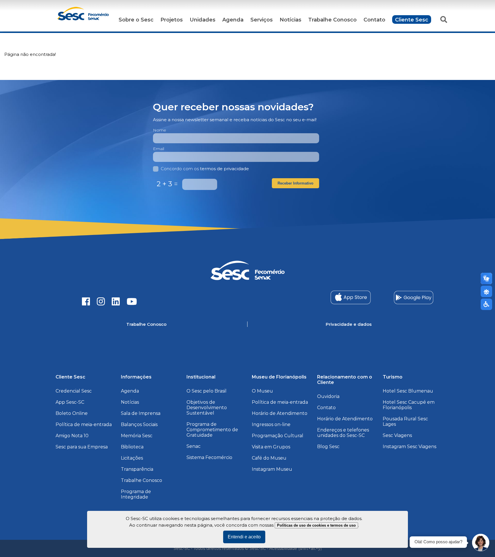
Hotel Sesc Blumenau (408, 391)
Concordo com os (205, 168)
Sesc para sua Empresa (82, 447)
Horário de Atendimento (279, 413)
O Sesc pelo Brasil (206, 391)
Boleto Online (72, 413)
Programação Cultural (277, 435)
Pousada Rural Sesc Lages (405, 421)
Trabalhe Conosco (332, 20)
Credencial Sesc (74, 391)
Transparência (137, 469)
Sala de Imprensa (140, 413)
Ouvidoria (328, 396)
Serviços (261, 20)
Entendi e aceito (244, 536)
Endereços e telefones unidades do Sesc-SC (343, 432)
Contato (374, 20)
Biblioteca (132, 447)
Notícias (290, 20)
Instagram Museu (272, 469)
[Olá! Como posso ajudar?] (480, 542)
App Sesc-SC (70, 402)
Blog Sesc (328, 446)
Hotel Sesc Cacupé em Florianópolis (409, 404)
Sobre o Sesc (136, 20)
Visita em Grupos (271, 447)
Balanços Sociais (139, 424)
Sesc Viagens (397, 435)
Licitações (132, 458)
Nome (159, 130)
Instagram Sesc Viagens (409, 446)
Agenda (232, 20)
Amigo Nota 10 (72, 435)
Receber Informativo (295, 183)
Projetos (171, 20)
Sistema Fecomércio (209, 457)
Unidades (202, 20)
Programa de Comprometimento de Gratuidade (212, 429)
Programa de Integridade (136, 494)
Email (158, 148)
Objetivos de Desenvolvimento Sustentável (206, 407)
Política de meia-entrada (84, 424)
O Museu (262, 391)
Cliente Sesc (411, 20)
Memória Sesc (136, 435)
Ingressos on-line (271, 424)
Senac (193, 446)
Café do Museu (269, 458)
